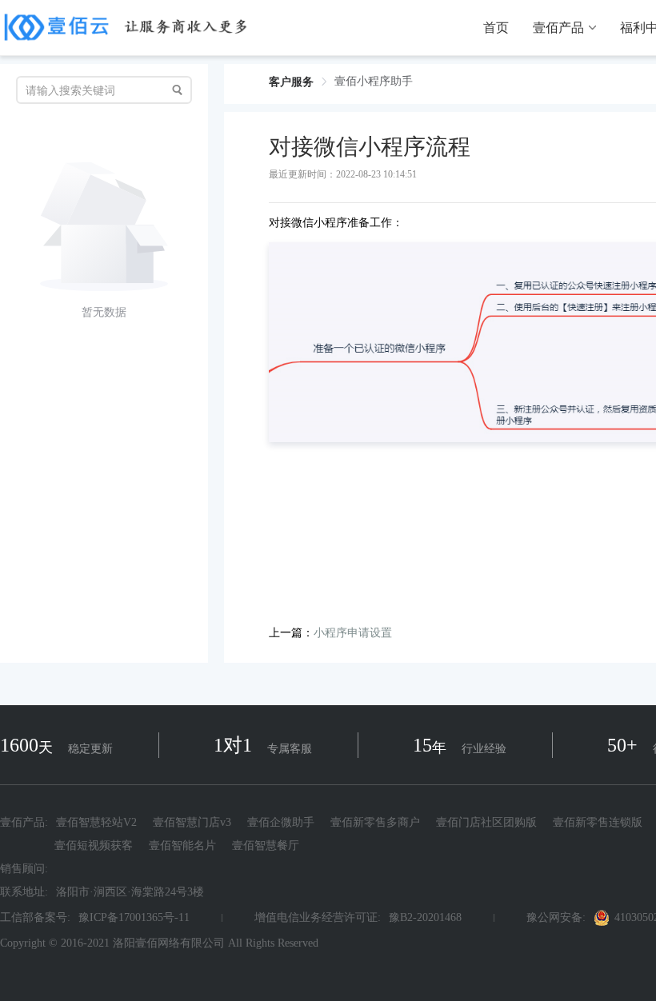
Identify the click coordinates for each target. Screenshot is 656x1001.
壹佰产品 (558, 28)
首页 (496, 28)
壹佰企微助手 (280, 822)
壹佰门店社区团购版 (486, 822)
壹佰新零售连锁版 (597, 822)
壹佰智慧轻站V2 (96, 822)
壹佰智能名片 (182, 845)
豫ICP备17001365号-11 (134, 917)
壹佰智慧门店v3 (192, 822)
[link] (291, 82)
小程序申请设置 (353, 633)
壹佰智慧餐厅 (265, 845)
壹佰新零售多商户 (375, 822)
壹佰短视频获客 (93, 845)
